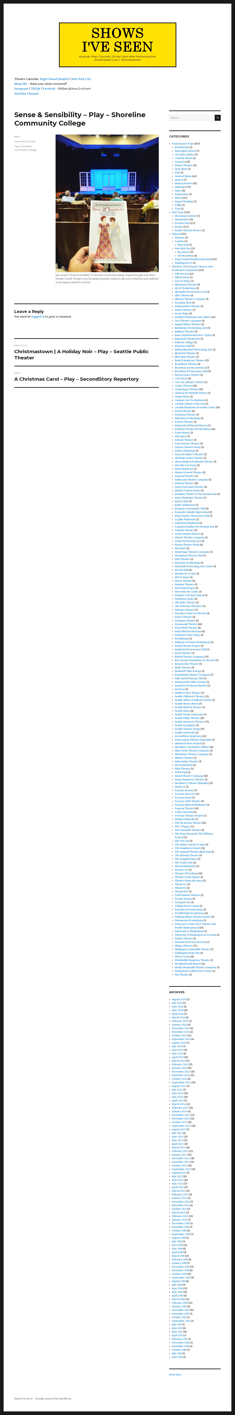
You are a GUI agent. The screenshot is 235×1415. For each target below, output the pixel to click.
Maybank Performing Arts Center (194, 566)
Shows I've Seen (23, 1398)
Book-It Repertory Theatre (190, 360)
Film (177, 172)
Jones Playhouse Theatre (189, 497)
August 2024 (179, 1086)
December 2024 (181, 1071)
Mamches (180, 548)
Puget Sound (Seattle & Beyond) (193, 259)
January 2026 (179, 1024)
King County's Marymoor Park (192, 515)
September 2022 (181, 1169)
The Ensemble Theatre (188, 830)
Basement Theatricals (187, 338)
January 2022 (179, 1198)
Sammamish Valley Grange (190, 682)
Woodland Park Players (188, 963)
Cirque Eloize (182, 396)
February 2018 (180, 1302)
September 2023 (181, 1125)
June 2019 (177, 1245)
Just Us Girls (181, 501)
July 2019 (177, 1241)
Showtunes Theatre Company (192, 754)
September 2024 (181, 1082)
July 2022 (177, 1176)
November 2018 (180, 1270)
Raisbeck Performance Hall (190, 649)
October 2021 (179, 1209)
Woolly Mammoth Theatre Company (195, 967)
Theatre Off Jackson (186, 873)
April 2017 (177, 1335)
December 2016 (180, 1342)
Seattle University (185, 732)
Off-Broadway (186, 255)
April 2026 (178, 1013)
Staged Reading (184, 201)
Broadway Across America (190, 367)
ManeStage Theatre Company (192, 552)
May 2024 (177, 1097)
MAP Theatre (182, 559)
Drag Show (181, 169)
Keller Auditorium (185, 505)
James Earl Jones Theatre (189, 486)
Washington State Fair (187, 953)
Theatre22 (181, 884)
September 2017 (181, 1321)
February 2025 (180, 1064)
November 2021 (180, 1205)
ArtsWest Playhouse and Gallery (193, 317)
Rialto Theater (183, 667)
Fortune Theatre (184, 440)
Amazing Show (183, 302)
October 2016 (179, 1349)
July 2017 (176, 1324)
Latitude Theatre (184, 530)
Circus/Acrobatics (184, 154)
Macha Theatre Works (187, 544)
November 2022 (181, 1162)
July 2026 (177, 1003)
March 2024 (178, 1104)
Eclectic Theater (184, 421)
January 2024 (179, 1111)
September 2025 (181, 1039)
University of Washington (189, 931)
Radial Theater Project (187, 645)
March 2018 (178, 1299)
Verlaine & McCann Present (190, 942)
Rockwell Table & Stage (188, 671)
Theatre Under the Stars (188, 880)
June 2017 (177, 1328)
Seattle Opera (182, 710)
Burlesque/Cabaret (185, 150)
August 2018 (178, 1281)
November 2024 (181, 1075)
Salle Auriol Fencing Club (189, 678)
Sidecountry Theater (186, 761)
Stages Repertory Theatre (189, 779)
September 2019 (181, 1234)
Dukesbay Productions (187, 418)
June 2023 (177, 1136)
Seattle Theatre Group (187, 729)
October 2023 (179, 1122)
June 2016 (177, 1357)
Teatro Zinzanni (184, 812)
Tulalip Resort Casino (187, 906)
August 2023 (179, 1129)
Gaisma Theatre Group (188, 447)
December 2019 (180, 1223)
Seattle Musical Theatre (188, 707)
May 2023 (177, 1140)
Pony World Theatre (186, 627)
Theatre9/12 (181, 891)
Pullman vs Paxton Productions (192, 642)
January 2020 (179, 1219)
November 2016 (180, 1346)
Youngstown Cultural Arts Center (193, 971)
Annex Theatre (183, 309)
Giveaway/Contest (185, 216)
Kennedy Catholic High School (192, 512)
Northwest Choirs (184, 598)
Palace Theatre (183, 617)
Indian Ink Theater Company (191, 479)
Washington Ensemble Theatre (192, 949)
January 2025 (179, 1068)
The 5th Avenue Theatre (188, 822)
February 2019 (180, 1259)
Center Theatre (183, 385)
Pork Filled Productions (188, 631)
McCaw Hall (181, 570)
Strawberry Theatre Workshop (192, 783)
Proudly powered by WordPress (53, 1398)
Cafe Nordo (181, 378)
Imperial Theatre (184, 476)
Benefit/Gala (182, 147)
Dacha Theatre (183, 411)
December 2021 (181, 1201)
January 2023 (179, 1154)
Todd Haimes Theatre (187, 895)
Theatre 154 (181, 869)
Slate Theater (182, 768)
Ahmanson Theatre (186, 284)
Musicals (180, 187)
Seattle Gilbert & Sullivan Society (193, 700)
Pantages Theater (185, 620)
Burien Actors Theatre (187, 374)
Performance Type (183, 143)
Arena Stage (182, 313)
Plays (17, 146)
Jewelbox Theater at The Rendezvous (196, 494)
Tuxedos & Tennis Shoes (189, 909)
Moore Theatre (183, 580)
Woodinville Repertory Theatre (192, 960)
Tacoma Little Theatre (187, 801)
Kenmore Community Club (190, 508)
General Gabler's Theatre (189, 454)
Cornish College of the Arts (190, 403)
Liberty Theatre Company (189, 537)
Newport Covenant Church (189, 595)
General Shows (183, 176)
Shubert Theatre (184, 757)
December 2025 (181, 1028)
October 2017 (179, 1317)
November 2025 (181, 1031)
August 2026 (179, 999)
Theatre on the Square (187, 877)
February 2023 (180, 1151)
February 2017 (180, 1339)
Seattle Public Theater (187, 718)
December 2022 (181, 1158)
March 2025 (178, 1060)
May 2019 (177, 1248)
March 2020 (178, 1212)
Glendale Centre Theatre (189, 458)
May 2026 (177, 1010)
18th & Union (182, 277)
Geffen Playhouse (185, 450)
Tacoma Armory (184, 790)
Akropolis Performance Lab (190, 291)
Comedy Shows (183, 158)
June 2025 (177, 1050)
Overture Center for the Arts (190, 613)
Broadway (183, 252)
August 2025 (179, 1042)
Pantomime (181, 194)
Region (176, 234)
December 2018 (180, 1266)
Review (179, 226)
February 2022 (180, 1194)
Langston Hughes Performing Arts (194, 526)
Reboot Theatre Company (189, 656)
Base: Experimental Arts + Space (193, 335)
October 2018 (179, 1274)
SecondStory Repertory (188, 736)
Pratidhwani (182, 638)
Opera (178, 190)
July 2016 (177, 1353)
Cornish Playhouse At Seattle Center (195, 407)
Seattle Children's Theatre (189, 696)
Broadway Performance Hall (191, 371)
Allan (17, 136)
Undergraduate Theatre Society (193, 916)
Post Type (177, 212)
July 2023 (177, 1133)
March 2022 (178, 1190)
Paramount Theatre (186, 624)
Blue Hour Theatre (185, 356)
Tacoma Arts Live (185, 794)
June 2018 (177, 1288)
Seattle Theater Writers (188, 230)
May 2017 (177, 1331)
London (179, 241)
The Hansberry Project (188, 848)
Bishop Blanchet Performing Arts (193, 349)
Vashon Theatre (184, 938)
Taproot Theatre (184, 808)
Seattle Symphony (185, 725)
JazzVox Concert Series (187, 490)
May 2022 (177, 1183)
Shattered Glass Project (188, 743)
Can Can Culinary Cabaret (189, 382)
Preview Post (182, 223)
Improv (179, 179)
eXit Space (181, 436)
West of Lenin (182, 956)
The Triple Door (184, 862)
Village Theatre (183, 945)
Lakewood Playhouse (187, 523)
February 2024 (180, 1107)
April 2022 (178, 1187)
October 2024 (179, 1078)
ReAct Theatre (183, 653)
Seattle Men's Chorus (186, 703)
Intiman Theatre (184, 483)
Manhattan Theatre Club (188, 555)
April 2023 (178, 1143)
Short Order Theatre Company (192, 750)
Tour (177, 208)
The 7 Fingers (182, 826)
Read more (175, 1374)
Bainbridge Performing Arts (191, 328)
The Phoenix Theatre (187, 855)
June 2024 (177, 1093)
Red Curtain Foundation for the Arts (195, 660)
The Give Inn (182, 841)
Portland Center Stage (187, 635)
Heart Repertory (184, 468)
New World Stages (185, 588)
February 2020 (180, 1216)
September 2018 (181, 1277)
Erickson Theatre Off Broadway (193, 429)
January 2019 (179, 1263)
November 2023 (181, 1118)
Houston (179, 237)
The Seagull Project (186, 859)
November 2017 (180, 1313)
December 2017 (180, 1310)
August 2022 (179, 1172)
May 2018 (177, 1292)
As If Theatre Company (188, 320)
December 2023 (181, 1115)
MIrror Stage (182, 577)
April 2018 (177, 1295)
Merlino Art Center (185, 573)
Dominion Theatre (185, 414)
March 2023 (178, 1147)
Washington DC (183, 262)
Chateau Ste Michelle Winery (191, 393)
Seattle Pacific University (189, 714)
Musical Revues (183, 183)
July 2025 (177, 1046)
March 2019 (178, 1255)
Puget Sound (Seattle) (54, 79)
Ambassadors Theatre (187, 306)
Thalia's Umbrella (185, 819)
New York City (81, 79)
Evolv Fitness (182, 432)
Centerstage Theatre (187, 389)
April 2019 (177, 1252)
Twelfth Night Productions (190, 913)
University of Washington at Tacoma (195, 934)
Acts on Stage (182, 281)
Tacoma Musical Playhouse (190, 804)
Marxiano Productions (187, 562)
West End (183, 244)
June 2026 (177, 1006)
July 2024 (177, 1089)
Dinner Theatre (183, 165)
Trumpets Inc (182, 902)
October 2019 (179, 1230)
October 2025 (179, 1035)
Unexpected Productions (189, 920)
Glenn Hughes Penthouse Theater (194, 461)
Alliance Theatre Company (190, 299)
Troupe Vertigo (183, 898)
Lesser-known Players (187, 533)
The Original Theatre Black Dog (193, 851)
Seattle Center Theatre (188, 692)
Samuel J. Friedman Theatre (191, 685)
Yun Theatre (182, 974)
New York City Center (186, 591)
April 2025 (177, 1057)
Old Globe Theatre (185, 602)
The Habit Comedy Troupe (190, 844)
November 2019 (180, 1227)
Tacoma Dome (183, 797)
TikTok (35, 88)
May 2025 (177, 1053)
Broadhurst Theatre (186, 364)
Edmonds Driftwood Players (191, 425)
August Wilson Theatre (188, 324)
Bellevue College (184, 342)
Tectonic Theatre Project (189, 815)
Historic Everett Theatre (188, 472)
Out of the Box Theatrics (188, 606)
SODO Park (181, 772)
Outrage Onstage (184, 609)
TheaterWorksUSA (185, 866)
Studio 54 (180, 786)
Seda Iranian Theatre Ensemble (193, 739)
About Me (20, 84)
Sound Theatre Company (189, 776)
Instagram (21, 88)
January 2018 (179, 1306)
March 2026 (178, 1017)
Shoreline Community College (192, 747)
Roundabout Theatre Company (192, 674)
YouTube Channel (26, 93)
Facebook (49, 88)
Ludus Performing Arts (188, 541)
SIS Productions (184, 765)
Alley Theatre (182, 295)
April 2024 (178, 1100)
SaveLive (180, 689)
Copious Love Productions (189, 400)
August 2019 (178, 1237)
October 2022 (179, 1165)
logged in (38, 316)
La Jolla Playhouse (185, 519)
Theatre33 (180, 888)
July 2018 (177, 1284)
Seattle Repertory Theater (189, 721)
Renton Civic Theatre (187, 664)
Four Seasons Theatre (187, 443)
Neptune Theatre (184, 584)
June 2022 (177, 1180)
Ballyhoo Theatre (184, 331)
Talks (178, 205)
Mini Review (182, 219)
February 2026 (180, 1021)
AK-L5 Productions (185, 288)
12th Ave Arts (182, 273)
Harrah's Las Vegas (185, 465)
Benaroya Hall (183, 346)
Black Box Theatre (185, 353)
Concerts (180, 161)
